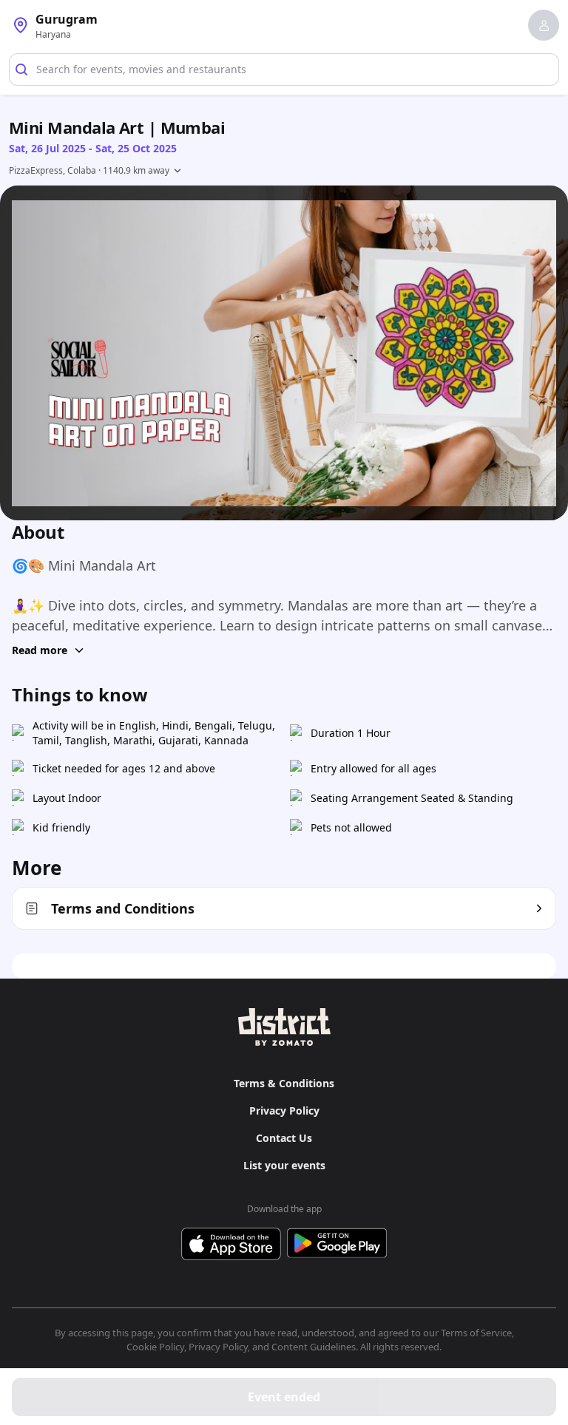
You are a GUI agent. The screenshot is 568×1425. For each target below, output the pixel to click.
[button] (543, 25)
